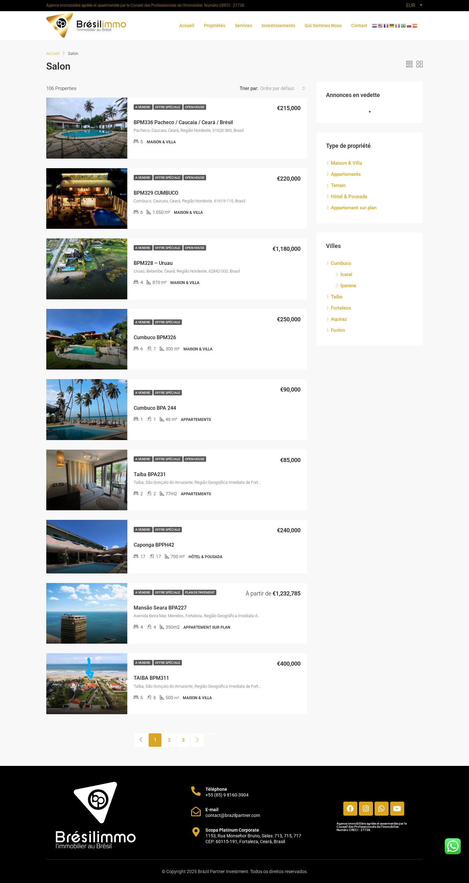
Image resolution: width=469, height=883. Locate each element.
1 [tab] (373, 112)
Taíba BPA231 (150, 474)
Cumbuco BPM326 (155, 337)
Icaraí (346, 274)
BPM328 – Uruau (153, 263)
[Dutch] (375, 25)
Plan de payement (200, 592)
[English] (380, 25)
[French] (386, 25)
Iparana (348, 285)
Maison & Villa (346, 163)
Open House (195, 107)
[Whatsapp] (382, 809)
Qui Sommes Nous (323, 25)
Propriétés (214, 25)
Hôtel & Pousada (349, 196)
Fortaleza (341, 308)
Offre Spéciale (168, 107)
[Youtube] (397, 809)
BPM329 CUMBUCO (156, 193)
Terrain (338, 185)
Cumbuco (341, 263)
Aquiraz (339, 319)
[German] (392, 25)
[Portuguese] (403, 25)
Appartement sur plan (353, 208)
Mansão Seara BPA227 (160, 608)
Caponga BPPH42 (154, 545)
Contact (359, 25)
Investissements (278, 25)
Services (243, 25)
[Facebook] (350, 809)
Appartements (346, 174)
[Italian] (398, 25)
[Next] (197, 740)
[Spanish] (415, 25)
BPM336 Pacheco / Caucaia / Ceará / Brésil (183, 122)
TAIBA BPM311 (151, 678)
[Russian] (409, 25)
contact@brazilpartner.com (232, 815)
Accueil (186, 25)
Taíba (336, 297)
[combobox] (282, 88)
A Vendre (143, 107)
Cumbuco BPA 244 (155, 408)
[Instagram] (366, 809)
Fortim (338, 330)
